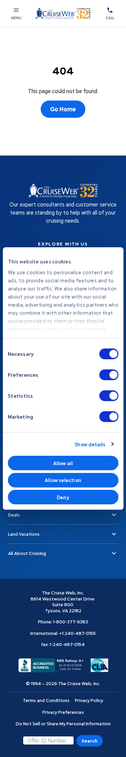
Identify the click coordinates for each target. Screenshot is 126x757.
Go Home (63, 109)
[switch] (108, 374)
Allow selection (63, 480)
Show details (90, 444)
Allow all (63, 463)
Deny (63, 497)
